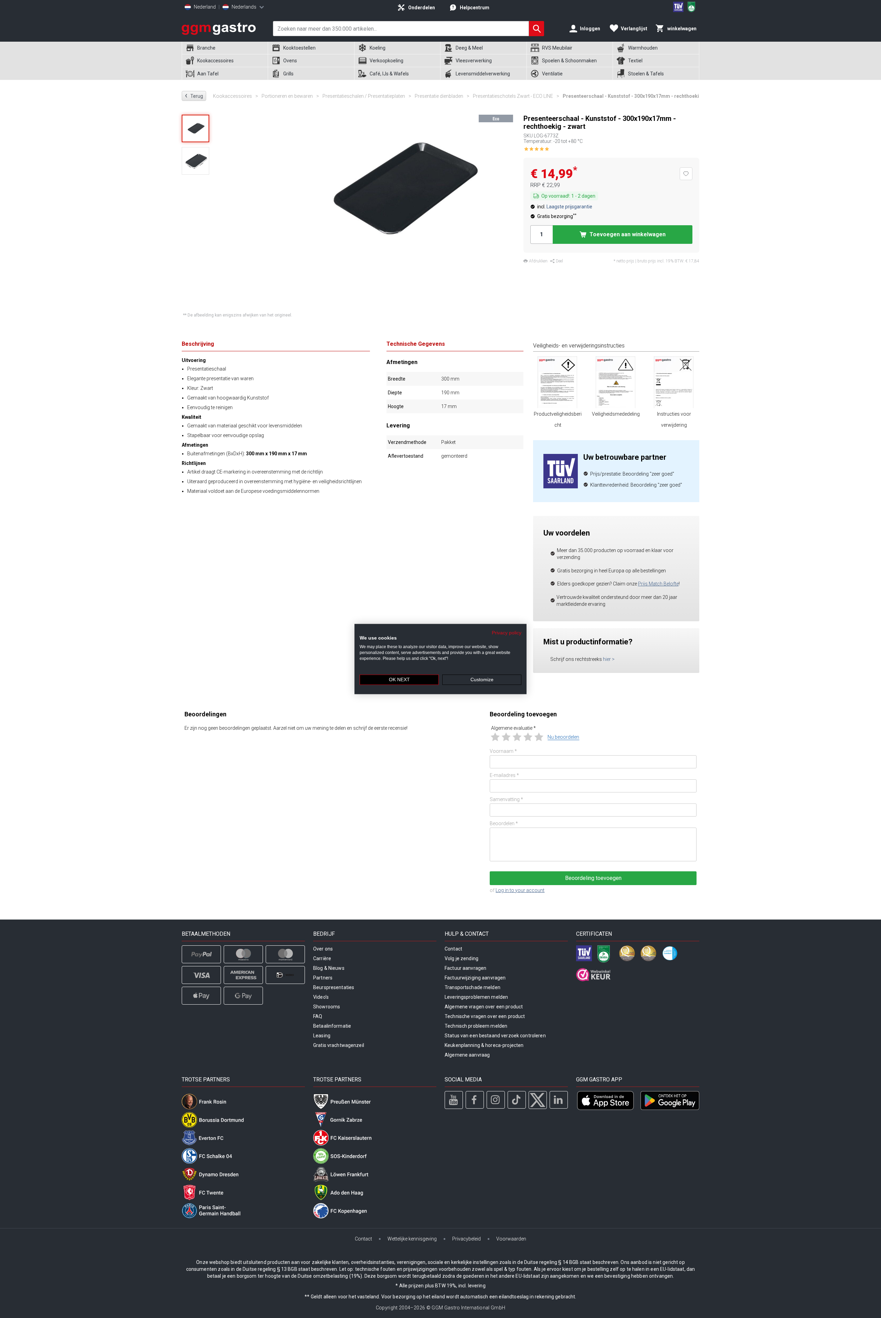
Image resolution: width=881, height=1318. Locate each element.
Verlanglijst (634, 28)
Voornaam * (503, 751)
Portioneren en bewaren (290, 96)
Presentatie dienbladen (442, 96)
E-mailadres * (504, 775)
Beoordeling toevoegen (593, 878)
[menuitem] (225, 48)
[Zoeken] (536, 28)
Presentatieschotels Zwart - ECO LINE (516, 96)
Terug (194, 95)
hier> (609, 659)
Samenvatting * (506, 799)
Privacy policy (506, 632)
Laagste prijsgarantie (569, 206)
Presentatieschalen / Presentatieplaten (366, 96)
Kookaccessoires (235, 96)
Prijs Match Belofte (658, 584)
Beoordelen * (504, 823)
